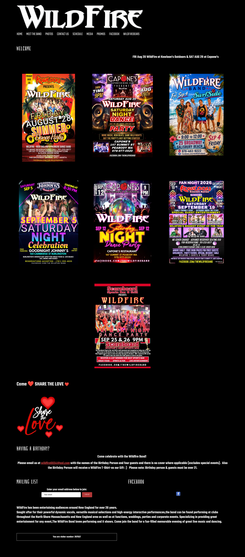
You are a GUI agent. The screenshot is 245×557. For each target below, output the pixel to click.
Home (19, 34)
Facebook (114, 34)
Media (90, 34)
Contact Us (63, 34)
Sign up (87, 494)
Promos (101, 34)
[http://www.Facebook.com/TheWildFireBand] (178, 494)
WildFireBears (131, 34)
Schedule (78, 34)
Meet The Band (33, 34)
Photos (49, 34)
